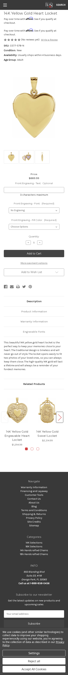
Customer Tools (34, 495)
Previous (4, 417)
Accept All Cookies (34, 669)
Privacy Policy (34, 517)
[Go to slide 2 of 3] (32, 449)
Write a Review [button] (49, 39)
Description (34, 301)
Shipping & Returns (34, 514)
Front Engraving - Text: (34, 183)
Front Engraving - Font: (34, 203)
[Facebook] (5, 286)
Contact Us (34, 498)
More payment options (34, 263)
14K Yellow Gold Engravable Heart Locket (17, 436)
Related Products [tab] (34, 384)
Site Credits (34, 521)
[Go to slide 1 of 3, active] (26, 449)
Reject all (34, 661)
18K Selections (34, 546)
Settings (34, 653)
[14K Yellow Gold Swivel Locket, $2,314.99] (47, 410)
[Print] (18, 286)
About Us (34, 502)
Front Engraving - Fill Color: (34, 220)
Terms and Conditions (34, 510)
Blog (34, 506)
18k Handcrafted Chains (34, 554)
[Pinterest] (30, 286)
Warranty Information (34, 321)
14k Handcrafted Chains (34, 550)
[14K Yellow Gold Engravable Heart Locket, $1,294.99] (17, 410)
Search (60, 4)
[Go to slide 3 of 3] (37, 449)
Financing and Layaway (34, 491)
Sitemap (34, 525)
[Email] (12, 286)
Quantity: (34, 236)
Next (59, 417)
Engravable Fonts (34, 331)
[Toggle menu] (5, 5)
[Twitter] (24, 286)
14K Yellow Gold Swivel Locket (47, 433)
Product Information (34, 311)
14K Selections (34, 542)
